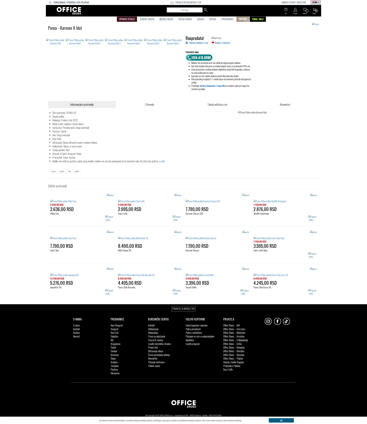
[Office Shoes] (69, 10)
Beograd (114, 329)
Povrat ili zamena (155, 340)
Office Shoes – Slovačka (233, 351)
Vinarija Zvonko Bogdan (233, 362)
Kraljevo (114, 362)
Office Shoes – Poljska (233, 358)
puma (54, 171)
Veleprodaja (153, 332)
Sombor (114, 351)
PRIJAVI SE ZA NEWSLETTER (183, 308)
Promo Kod (153, 347)
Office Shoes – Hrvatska (233, 336)
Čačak (113, 347)
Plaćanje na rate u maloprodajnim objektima (200, 338)
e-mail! (162, 161)
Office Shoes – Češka (232, 344)
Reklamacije (153, 329)
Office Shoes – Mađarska (234, 332)
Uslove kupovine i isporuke (213, 86)
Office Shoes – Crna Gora (234, 329)
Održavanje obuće (155, 351)
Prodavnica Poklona (231, 366)
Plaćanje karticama (156, 362)
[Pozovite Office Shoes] (200, 57)
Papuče (243, 19)
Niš (112, 340)
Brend (212, 19)
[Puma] (316, 24)
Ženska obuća (147, 19)
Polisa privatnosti (193, 329)
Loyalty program (193, 344)
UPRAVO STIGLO (127, 19)
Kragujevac (116, 344)
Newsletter (153, 358)
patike (77, 171)
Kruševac (115, 355)
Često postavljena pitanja (159, 355)
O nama (76, 325)
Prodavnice (227, 19)
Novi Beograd (117, 325)
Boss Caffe (228, 369)
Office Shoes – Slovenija (233, 355)
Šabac (113, 358)
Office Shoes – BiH (231, 325)
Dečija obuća (185, 19)
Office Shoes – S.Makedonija (235, 340)
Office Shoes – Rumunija (234, 347)
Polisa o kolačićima (194, 332)
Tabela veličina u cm (198, 43)
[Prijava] (295, 9)
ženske (61, 171)
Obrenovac (115, 373)
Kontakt (76, 329)
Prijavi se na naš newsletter (188, 2)
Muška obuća (166, 19)
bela (69, 171)
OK (281, 420)
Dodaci (200, 19)
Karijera (76, 332)
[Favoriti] (305, 9)
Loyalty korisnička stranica (159, 344)
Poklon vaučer (154, 366)
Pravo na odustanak (156, 336)
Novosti (76, 336)
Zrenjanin (115, 366)
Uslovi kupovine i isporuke (197, 325)
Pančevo (114, 369)
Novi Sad (114, 332)
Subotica (114, 336)
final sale (258, 19)
